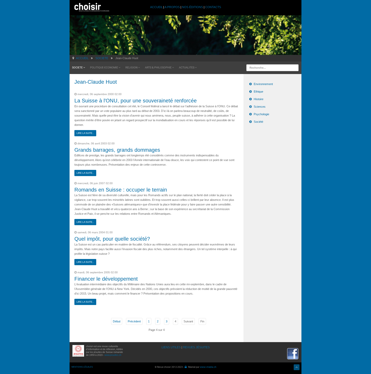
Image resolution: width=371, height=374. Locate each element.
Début (116, 321)
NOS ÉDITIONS (192, 7)
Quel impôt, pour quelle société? (112, 239)
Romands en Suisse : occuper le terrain (120, 190)
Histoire (258, 99)
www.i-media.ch (208, 366)
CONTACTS (213, 7)
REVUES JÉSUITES (196, 347)
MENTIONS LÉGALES (82, 367)
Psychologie (261, 114)
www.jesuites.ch (113, 355)
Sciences (259, 106)
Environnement (263, 84)
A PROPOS (172, 7)
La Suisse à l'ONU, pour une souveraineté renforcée (135, 101)
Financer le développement (106, 279)
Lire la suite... (85, 133)
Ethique (258, 91)
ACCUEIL (156, 7)
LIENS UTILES (171, 347)
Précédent (134, 321)
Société (258, 121)
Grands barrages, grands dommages (117, 150)
